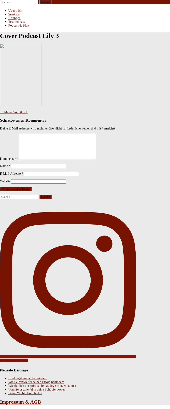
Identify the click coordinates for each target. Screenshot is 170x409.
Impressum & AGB (20, 402)
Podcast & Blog (18, 25)
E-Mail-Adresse (11, 173)
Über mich (15, 10)
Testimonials (16, 21)
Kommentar (9, 158)
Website (5, 181)
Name (5, 166)
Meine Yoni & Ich (14, 112)
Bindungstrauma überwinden (27, 378)
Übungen (14, 18)
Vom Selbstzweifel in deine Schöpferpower (36, 389)
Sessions (13, 14)
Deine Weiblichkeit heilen (25, 393)
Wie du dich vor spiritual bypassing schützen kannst (42, 385)
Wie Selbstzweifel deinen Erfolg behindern (36, 382)
